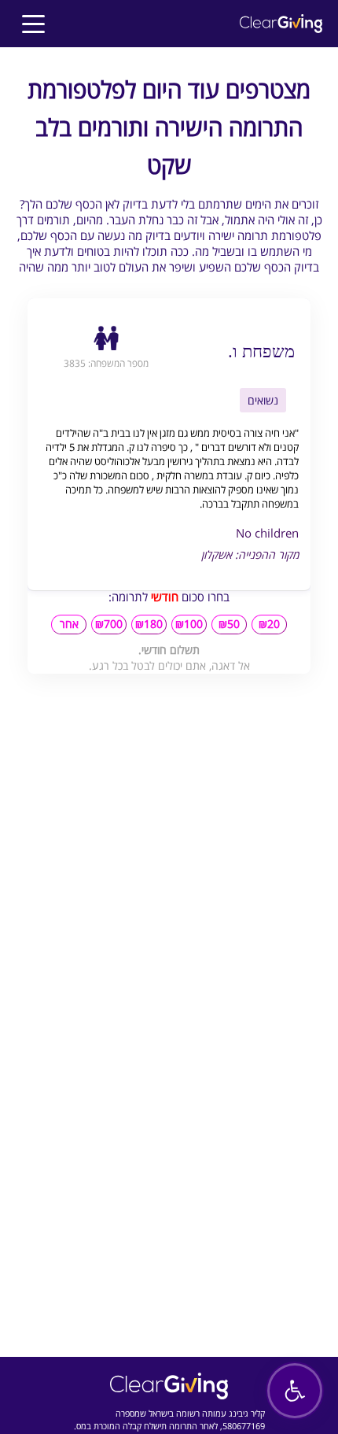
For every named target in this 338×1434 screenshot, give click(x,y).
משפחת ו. (261, 350)
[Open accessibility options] (294, 1390)
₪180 (149, 623)
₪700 (109, 623)
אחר (69, 623)
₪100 (189, 623)
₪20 (269, 623)
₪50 (229, 623)
